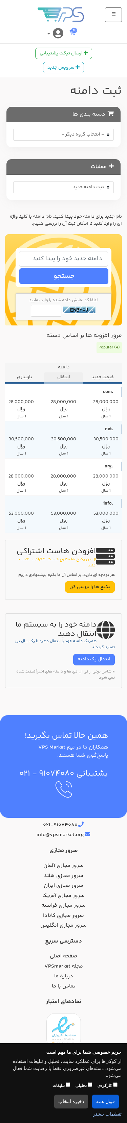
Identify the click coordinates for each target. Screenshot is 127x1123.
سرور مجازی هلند (63, 876)
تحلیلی (82, 1085)
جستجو (64, 276)
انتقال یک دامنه (94, 659)
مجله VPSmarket (63, 966)
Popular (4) (109, 347)
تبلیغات (59, 1085)
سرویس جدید (61, 67)
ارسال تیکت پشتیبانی (62, 53)
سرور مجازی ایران (63, 886)
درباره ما (63, 976)
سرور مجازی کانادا (63, 916)
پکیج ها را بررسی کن (89, 587)
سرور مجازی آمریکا (63, 896)
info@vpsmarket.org (60, 835)
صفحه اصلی (63, 956)
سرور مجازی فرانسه (63, 906)
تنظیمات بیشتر (107, 1114)
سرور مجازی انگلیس (63, 926)
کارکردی (105, 1085)
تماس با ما (64, 986)
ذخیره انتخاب (71, 1101)
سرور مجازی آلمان (63, 866)
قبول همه (105, 1101)
